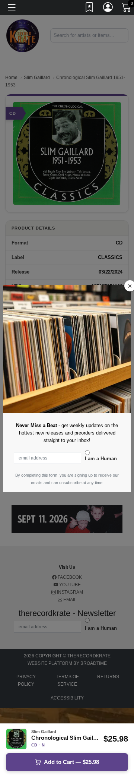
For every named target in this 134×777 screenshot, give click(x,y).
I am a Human (101, 458)
